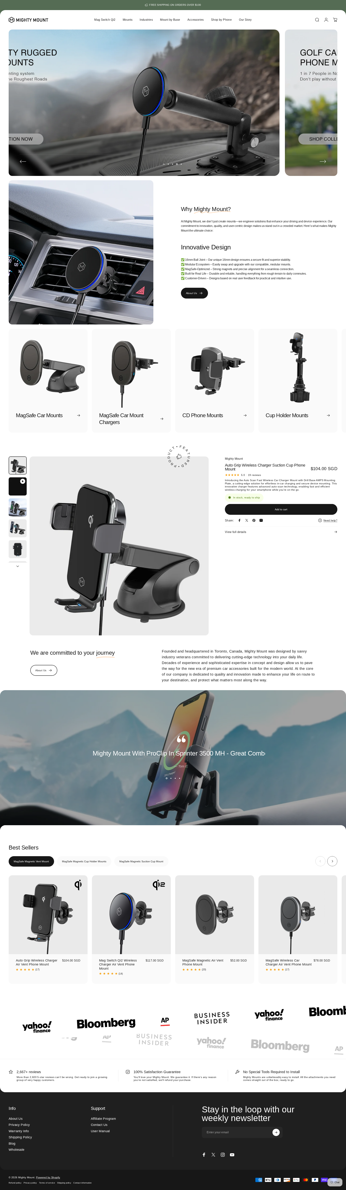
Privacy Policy (19, 1125)
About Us (16, 1118)
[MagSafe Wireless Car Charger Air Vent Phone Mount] (297, 914)
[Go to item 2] (18, 486)
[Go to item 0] (18, 465)
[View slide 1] (166, 778)
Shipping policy (64, 1183)
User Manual (100, 1131)
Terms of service (47, 1183)
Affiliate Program (103, 1118)
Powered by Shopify (48, 1177)
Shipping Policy (20, 1137)
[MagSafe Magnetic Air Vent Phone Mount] (214, 914)
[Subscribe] (276, 1132)
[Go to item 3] (18, 507)
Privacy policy (30, 1183)
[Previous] (23, 161)
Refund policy (15, 1183)
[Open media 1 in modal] (119, 545)
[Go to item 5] (18, 549)
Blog (12, 1143)
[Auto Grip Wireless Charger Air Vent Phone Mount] (48, 914)
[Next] (323, 161)
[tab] (31, 861)
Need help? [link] (330, 520)
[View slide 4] (179, 778)
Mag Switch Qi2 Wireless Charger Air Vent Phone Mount (118, 964)
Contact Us (99, 1125)
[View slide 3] (175, 778)
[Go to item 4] (18, 528)
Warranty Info (19, 1131)
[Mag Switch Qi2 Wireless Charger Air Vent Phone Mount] (131, 914)
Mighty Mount (234, 458)
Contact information (82, 1183)
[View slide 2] (171, 778)
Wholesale (17, 1149)
